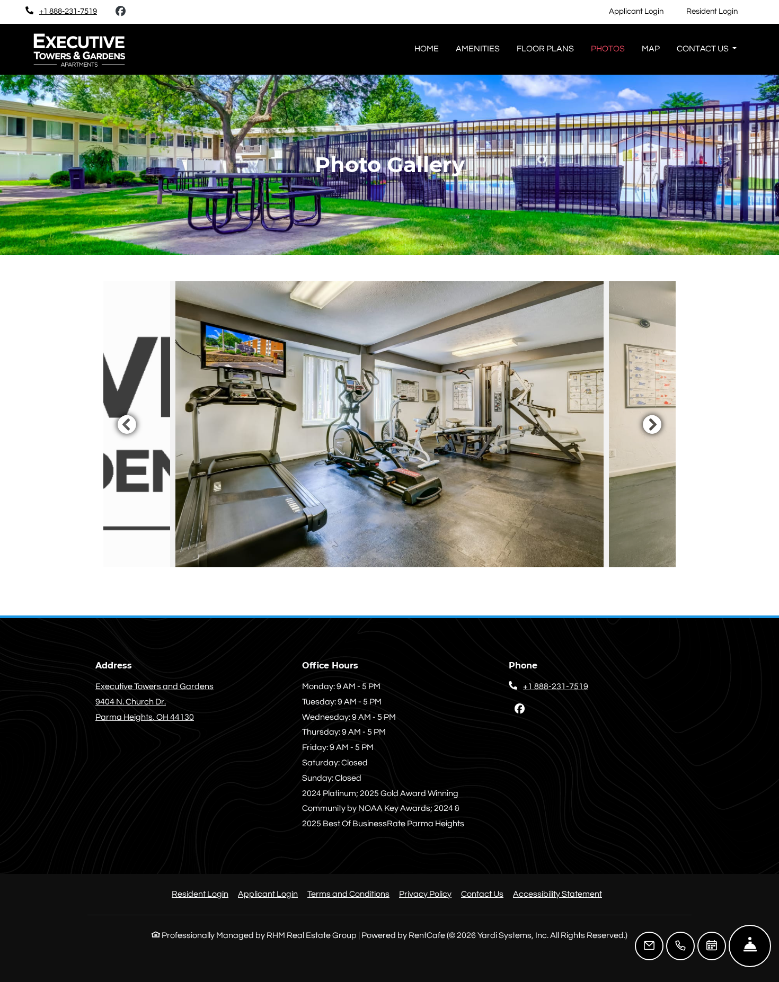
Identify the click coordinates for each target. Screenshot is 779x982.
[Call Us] (680, 946)
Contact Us (482, 894)
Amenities (478, 48)
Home (426, 48)
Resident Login (717, 11)
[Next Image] (652, 424)
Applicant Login (642, 11)
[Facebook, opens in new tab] (120, 11)
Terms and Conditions (348, 893)
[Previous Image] (126, 424)
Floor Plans (545, 48)
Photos (608, 48)
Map (651, 48)
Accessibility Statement (557, 893)
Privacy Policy (425, 893)
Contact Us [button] (703, 48)
